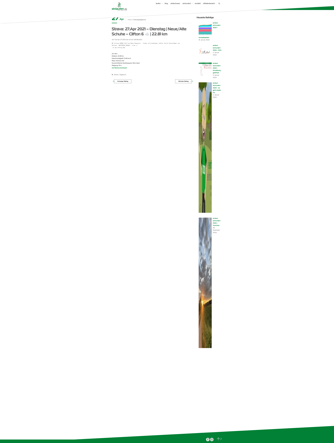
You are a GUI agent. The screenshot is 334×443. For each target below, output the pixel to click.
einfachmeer (175, 3)
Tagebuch (122, 75)
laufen (158, 3)
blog (166, 3)
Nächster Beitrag (183, 81)
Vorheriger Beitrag (122, 81)
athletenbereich (209, 3)
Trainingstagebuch (139, 20)
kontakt (198, 3)
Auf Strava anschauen (119, 68)
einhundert (187, 3)
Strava (116, 75)
